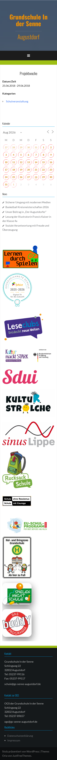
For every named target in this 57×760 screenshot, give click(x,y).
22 (43, 169)
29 (21, 147)
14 (36, 162)
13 (28, 162)
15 (43, 162)
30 (28, 147)
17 (6, 169)
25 (13, 177)
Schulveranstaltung (17, 101)
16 (51, 162)
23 (51, 169)
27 (6, 147)
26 (21, 177)
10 (6, 162)
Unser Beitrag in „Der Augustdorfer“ (25, 211)
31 (36, 147)
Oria (4, 755)
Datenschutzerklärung (20, 735)
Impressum (13, 740)
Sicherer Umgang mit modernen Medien (28, 202)
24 (6, 177)
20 (28, 169)
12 (21, 162)
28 (13, 147)
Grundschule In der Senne (29, 20)
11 (13, 162)
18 (13, 169)
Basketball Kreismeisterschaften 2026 (27, 207)
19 (21, 169)
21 (36, 169)
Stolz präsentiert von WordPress (20, 751)
